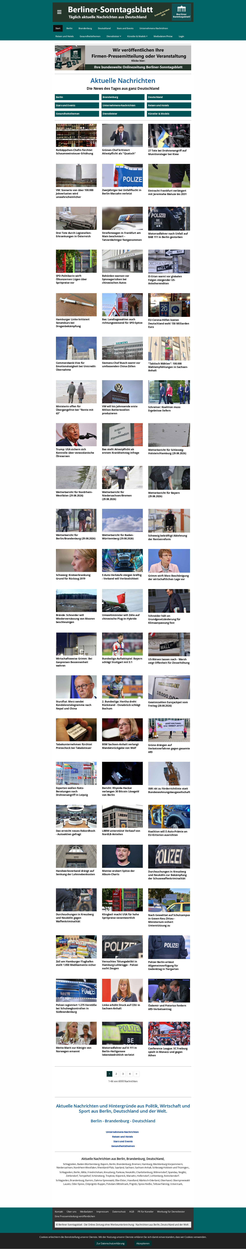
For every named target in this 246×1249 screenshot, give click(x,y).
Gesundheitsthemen (90, 36)
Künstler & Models (136, 36)
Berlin (69, 28)
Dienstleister (113, 36)
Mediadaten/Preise (163, 36)
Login (181, 36)
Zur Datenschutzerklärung (110, 1243)
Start (58, 28)
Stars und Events (125, 28)
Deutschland (104, 28)
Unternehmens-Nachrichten (154, 28)
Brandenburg (85, 28)
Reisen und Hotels (65, 36)
